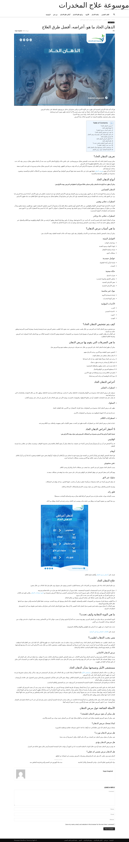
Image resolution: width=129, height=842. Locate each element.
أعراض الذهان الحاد (106, 136)
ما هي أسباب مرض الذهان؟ (103, 130)
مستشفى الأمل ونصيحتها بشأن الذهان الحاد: (99, 147)
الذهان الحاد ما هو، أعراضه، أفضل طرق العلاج (78, 27)
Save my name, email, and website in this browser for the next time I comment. (89, 824)
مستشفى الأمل (86, 672)
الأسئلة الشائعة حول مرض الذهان (102, 149)
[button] (112, 15)
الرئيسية (48, 14)
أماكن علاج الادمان (65, 14)
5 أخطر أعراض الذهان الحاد (104, 139)
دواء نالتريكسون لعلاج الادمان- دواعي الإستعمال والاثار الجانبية (96, 762)
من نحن (55, 14)
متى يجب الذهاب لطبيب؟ (104, 145)
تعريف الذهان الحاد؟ (106, 126)
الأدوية (87, 14)
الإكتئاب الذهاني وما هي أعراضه (99, 632)
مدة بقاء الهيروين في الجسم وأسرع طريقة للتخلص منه (46, 762)
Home (113, 20)
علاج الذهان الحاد (106, 141)
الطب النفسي (105, 14)
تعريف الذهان (99, 171)
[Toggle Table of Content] (111, 123)
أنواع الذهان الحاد (107, 128)
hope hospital (18, 30)
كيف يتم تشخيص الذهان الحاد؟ (103, 132)
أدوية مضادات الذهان (37, 593)
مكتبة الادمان (95, 14)
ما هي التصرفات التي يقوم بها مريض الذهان (100, 134)
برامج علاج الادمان (78, 14)
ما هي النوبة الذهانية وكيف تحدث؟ (102, 143)
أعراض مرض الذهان (102, 575)
